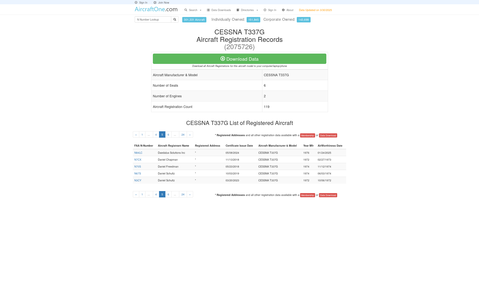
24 (182, 134)
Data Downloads (221, 10)
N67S (137, 173)
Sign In (143, 2)
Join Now (163, 2)
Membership (307, 135)
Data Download (328, 135)
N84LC (138, 152)
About (289, 10)
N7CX (137, 159)
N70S (137, 166)
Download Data (242, 58)
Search (193, 10)
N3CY (137, 180)
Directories (247, 10)
